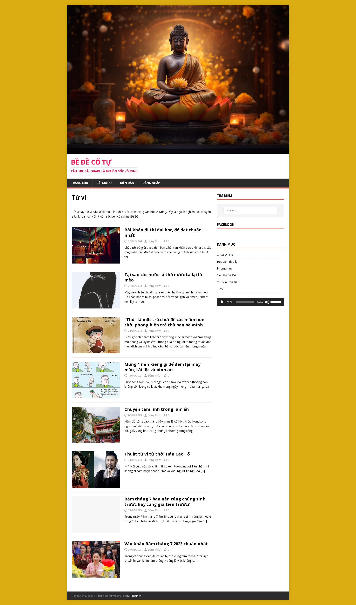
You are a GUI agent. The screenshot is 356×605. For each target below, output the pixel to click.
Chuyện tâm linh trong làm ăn (156, 409)
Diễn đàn (127, 183)
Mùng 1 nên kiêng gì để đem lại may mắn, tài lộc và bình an (162, 366)
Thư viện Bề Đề (227, 282)
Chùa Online (225, 255)
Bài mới (102, 183)
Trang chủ (79, 183)
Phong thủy (224, 268)
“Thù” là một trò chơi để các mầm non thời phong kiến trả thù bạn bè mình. (164, 322)
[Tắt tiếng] (267, 302)
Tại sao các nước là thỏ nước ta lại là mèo (163, 277)
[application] (250, 302)
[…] (207, 386)
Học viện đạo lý (227, 262)
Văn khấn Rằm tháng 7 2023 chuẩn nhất (166, 543)
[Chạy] (222, 302)
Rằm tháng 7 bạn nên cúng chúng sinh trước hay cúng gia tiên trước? (165, 501)
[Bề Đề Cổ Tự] (178, 151)
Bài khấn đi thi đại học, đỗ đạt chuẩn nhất (163, 232)
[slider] (276, 301)
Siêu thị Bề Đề (226, 275)
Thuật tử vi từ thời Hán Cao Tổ (157, 454)
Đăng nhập (151, 183)
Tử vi (220, 289)
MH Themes (134, 596)
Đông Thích (155, 241)
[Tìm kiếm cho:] (250, 210)
